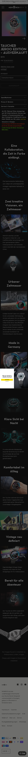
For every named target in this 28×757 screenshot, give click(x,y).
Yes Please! (7, 379)
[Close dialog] (0, 369)
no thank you (7, 381)
